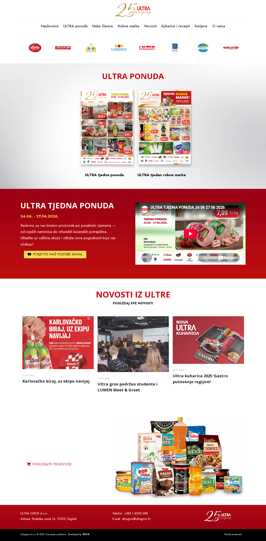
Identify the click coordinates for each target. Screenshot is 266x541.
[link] (179, 460)
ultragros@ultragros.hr (136, 519)
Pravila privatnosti (233, 534)
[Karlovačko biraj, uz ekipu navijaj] (58, 342)
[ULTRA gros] (133, 10)
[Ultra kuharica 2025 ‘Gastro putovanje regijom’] (208, 340)
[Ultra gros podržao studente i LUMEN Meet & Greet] (133, 344)
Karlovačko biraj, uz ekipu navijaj (56, 381)
